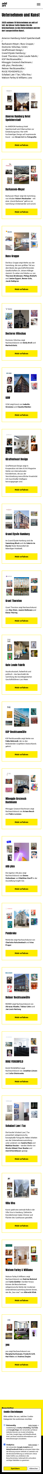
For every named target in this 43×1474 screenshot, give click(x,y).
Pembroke (17, 65)
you (30, 77)
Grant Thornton (9, 56)
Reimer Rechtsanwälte (13, 68)
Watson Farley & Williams (14, 77)
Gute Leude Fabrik (28, 56)
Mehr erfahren (21, 145)
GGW (24, 47)
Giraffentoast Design (12, 50)
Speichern (15, 1469)
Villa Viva (25, 74)
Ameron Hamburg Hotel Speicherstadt (21, 38)
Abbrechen (33, 1469)
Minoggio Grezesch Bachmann (16, 62)
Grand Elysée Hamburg (13, 53)
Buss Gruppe (27, 44)
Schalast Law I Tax (11, 74)
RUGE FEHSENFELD (12, 71)
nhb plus (6, 65)
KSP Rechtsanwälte (11, 59)
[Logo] (4, 4)
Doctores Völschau (11, 47)
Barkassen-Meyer (10, 44)
